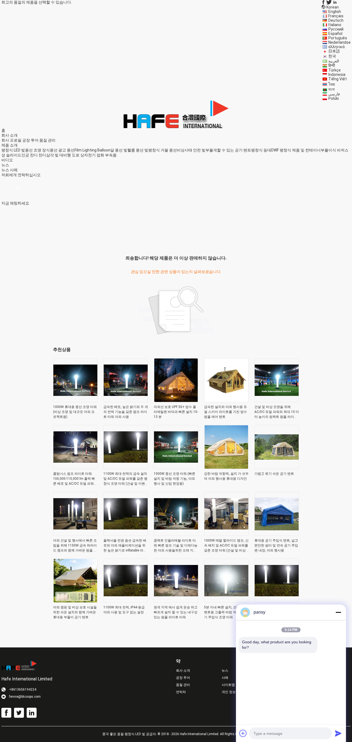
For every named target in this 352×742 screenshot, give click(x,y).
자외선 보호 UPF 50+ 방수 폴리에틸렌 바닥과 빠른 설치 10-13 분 (176, 412)
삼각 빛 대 (54, 155)
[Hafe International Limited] (176, 114)
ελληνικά (336, 47)
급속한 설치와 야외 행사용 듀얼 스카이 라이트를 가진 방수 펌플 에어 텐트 (225, 412)
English (334, 11)
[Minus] (338, 612)
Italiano (334, 25)
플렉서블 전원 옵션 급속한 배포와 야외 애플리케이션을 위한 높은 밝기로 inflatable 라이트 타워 (125, 546)
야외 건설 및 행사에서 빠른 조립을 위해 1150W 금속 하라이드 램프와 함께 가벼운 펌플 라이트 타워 (75, 546)
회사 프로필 (11, 140)
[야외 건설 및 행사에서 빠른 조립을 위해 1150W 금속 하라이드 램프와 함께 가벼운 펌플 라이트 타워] (75, 534)
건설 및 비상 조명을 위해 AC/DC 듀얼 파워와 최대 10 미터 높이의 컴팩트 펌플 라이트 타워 (276, 412)
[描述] (18, 188)
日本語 (334, 51)
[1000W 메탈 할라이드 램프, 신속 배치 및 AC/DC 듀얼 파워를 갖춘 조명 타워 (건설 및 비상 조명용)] (226, 534)
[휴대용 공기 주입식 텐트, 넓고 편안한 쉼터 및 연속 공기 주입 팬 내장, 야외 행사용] (277, 534)
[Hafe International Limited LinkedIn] (335, 2)
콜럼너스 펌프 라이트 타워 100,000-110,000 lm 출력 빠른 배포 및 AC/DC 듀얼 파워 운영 (74, 479)
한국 (332, 56)
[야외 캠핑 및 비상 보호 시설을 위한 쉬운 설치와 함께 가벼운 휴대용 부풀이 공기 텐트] (75, 601)
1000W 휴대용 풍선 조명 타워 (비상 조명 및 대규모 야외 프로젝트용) (75, 412)
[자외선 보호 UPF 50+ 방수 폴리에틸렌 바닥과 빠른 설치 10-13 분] (176, 400)
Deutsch (335, 20)
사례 (14, 170)
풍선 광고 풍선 (62, 150)
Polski (333, 98)
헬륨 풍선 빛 (137, 150)
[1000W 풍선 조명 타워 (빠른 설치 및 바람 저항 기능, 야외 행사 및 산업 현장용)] (176, 467)
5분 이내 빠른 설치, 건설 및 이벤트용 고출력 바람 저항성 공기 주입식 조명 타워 (226, 612)
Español (335, 33)
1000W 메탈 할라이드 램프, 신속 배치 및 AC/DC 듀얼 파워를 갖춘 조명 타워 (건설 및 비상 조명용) (226, 546)
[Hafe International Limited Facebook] (323, 2)
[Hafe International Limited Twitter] (329, 2)
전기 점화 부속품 (102, 155)
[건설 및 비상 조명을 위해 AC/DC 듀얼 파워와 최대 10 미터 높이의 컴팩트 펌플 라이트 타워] (277, 400)
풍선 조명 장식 (37, 150)
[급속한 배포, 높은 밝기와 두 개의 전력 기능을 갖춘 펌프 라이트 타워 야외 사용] (126, 400)
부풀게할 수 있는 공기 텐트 (228, 150)
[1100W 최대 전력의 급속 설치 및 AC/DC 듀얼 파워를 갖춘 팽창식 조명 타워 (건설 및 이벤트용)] (126, 467)
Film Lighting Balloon (92, 150)
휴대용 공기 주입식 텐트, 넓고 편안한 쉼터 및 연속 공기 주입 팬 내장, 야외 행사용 (276, 545)
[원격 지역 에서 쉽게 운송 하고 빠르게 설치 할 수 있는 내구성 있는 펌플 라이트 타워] (176, 601)
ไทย (331, 84)
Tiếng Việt (337, 79)
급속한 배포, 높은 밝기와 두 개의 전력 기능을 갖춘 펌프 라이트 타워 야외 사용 (125, 412)
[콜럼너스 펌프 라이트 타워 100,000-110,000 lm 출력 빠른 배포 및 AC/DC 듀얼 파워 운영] (75, 467)
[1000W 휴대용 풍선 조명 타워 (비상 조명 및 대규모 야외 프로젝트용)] (75, 400)
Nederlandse (339, 42)
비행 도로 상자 (75, 155)
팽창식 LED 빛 (13, 150)
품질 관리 (47, 140)
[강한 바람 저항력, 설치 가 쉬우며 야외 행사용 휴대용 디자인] (226, 467)
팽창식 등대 (261, 150)
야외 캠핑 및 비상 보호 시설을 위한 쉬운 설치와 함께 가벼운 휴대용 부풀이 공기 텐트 (75, 612)
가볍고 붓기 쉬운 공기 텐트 (274, 474)
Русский (335, 29)
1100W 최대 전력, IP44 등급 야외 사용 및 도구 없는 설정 (124, 609)
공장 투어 (30, 140)
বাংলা (331, 89)
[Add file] (243, 733)
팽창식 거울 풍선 (162, 150)
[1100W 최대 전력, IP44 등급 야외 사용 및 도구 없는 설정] (126, 601)
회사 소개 (183, 670)
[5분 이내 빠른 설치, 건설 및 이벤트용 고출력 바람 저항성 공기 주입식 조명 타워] (226, 601)
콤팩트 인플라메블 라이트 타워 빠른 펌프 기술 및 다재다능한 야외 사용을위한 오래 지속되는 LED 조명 (175, 546)
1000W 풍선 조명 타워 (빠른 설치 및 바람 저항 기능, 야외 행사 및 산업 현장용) (174, 479)
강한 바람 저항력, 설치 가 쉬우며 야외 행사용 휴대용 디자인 (226, 476)
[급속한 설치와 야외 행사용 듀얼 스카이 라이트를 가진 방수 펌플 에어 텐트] (226, 400)
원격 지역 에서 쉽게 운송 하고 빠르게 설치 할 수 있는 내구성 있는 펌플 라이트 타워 (175, 612)
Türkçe (334, 70)
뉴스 (5, 170)
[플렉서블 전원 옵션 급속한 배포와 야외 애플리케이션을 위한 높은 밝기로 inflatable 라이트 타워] (126, 534)
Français (335, 16)
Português (337, 38)
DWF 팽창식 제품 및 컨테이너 (296, 150)
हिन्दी (331, 65)
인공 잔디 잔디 (33, 155)
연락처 (181, 692)
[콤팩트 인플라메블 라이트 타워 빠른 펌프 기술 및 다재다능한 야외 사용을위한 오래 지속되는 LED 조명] (176, 534)
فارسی (334, 94)
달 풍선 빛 (118, 150)
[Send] (338, 733)
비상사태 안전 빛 (191, 150)
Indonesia (336, 74)
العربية (333, 61)
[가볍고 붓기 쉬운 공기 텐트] (277, 467)
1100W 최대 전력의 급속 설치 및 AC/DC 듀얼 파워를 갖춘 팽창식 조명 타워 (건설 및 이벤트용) (125, 479)
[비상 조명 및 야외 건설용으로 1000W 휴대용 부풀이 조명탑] (277, 601)
